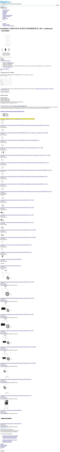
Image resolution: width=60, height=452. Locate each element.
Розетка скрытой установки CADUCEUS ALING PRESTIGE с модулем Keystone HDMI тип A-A (19, 140)
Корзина (2, 6)
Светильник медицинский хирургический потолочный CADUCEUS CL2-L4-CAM (17, 207)
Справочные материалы (7, 15)
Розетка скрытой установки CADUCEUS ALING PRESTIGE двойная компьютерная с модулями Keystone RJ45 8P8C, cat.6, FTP (26, 170)
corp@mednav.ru (18, 118)
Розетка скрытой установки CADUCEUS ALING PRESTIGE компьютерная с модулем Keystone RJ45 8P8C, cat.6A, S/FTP (24, 125)
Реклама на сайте (3, 445)
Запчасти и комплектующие (8, 25)
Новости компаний (6, 16)
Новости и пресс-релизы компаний (10, 439)
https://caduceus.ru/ (8, 66)
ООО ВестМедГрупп (4, 285)
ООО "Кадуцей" (10, 62)
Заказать (2, 59)
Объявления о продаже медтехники (10, 436)
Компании (5, 12)
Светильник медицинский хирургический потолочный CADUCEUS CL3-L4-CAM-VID (18, 237)
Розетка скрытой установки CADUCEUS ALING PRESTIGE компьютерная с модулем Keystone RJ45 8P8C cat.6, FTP (23, 176)
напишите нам (9, 118)
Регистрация (5, 18)
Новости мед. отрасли (7, 442)
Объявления (5, 11)
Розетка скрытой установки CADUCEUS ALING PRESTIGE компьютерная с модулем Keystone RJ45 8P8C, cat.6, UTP (24, 184)
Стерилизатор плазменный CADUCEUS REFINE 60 (10, 259)
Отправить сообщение (5, 91)
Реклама (4, 17)
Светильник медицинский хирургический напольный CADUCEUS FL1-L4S (15, 252)
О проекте (2, 447)
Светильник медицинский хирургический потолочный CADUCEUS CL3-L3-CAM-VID (18, 229)
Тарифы (2, 444)
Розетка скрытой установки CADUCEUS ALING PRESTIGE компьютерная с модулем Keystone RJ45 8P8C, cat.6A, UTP (24, 162)
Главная (4, 23)
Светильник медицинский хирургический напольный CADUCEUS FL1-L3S (15, 244)
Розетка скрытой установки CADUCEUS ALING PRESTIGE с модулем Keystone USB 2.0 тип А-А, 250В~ (21, 147)
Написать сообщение (4, 68)
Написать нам (3, 446)
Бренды (4, 14)
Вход (4, 19)
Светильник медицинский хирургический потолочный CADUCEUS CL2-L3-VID (16, 214)
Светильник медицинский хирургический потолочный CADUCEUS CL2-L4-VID (16, 222)
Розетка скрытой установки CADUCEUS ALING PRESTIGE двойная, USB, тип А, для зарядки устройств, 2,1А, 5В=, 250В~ (25, 155)
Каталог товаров (6, 9)
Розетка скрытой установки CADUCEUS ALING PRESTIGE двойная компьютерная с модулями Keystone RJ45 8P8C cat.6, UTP (26, 191)
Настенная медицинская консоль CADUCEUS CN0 (10, 265)
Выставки (5, 13)
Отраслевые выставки (7, 440)
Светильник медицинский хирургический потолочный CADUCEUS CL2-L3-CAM (17, 200)
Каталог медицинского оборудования (10, 435)
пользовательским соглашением (41, 88)
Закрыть (2, 450)
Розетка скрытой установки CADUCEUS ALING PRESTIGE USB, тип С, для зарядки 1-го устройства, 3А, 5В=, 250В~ (24, 132)
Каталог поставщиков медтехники (10, 437)
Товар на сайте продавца (5, 60)
